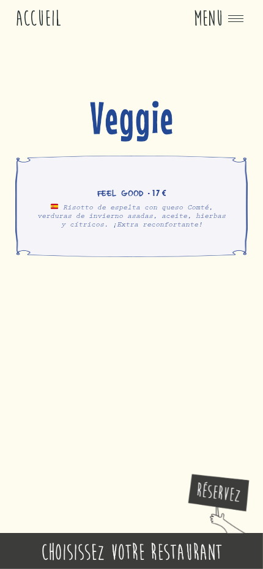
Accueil (38, 18)
